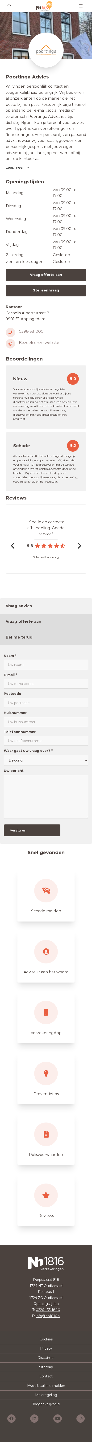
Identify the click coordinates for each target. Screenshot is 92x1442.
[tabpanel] (46, 744)
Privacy (46, 1348)
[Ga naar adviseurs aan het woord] (46, 956)
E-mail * (10, 675)
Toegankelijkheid (46, 1404)
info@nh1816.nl (48, 1316)
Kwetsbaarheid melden (46, 1386)
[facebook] (11, 1418)
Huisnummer (15, 713)
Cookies (46, 1339)
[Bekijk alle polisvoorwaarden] (46, 1139)
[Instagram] (80, 1418)
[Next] (79, 546)
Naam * (10, 656)
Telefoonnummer (20, 732)
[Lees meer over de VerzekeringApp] (46, 1017)
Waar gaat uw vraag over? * (28, 751)
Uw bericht (14, 771)
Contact (46, 1376)
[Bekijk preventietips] (46, 1078)
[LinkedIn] (34, 1418)
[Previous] (13, 546)
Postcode (12, 694)
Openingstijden (46, 1304)
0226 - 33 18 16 (48, 1310)
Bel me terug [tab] (19, 637)
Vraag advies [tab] (19, 606)
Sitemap (46, 1367)
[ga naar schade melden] (46, 895)
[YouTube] (57, 1418)
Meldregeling (46, 1395)
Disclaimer (46, 1358)
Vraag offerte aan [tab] (23, 621)
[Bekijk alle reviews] (46, 1200)
